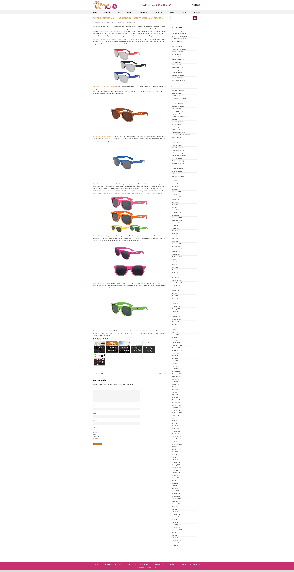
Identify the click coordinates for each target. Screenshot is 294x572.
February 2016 (176, 493)
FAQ (119, 12)
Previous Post (98, 373)
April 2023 (175, 270)
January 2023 (176, 278)
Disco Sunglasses (177, 109)
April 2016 (175, 488)
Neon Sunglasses (177, 57)
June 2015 (175, 506)
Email (94, 413)
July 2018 (174, 418)
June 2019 (175, 389)
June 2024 (175, 233)
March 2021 (175, 335)
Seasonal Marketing (178, 161)
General (174, 119)
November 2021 (176, 314)
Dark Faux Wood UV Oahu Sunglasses (104, 87)
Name (94, 405)
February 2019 (176, 400)
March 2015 (175, 512)
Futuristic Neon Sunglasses (180, 116)
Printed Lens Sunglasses (179, 49)
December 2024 (177, 218)
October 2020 (176, 348)
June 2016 (175, 483)
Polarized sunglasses (178, 150)
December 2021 (176, 311)
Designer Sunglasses (178, 75)
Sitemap (184, 12)
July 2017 (174, 449)
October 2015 (176, 504)
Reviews (172, 12)
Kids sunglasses (176, 124)
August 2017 (175, 447)
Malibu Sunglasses (177, 41)
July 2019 (174, 387)
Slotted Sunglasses (177, 168)
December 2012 (176, 540)
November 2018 (176, 408)
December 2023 (177, 249)
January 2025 (176, 215)
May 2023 (175, 267)
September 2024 (177, 225)
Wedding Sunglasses (178, 52)
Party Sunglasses (177, 46)
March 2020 (175, 366)
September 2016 (177, 475)
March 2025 (175, 210)
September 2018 (177, 413)
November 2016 (176, 470)
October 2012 (176, 543)
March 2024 (175, 241)
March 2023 (175, 272)
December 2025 (177, 192)
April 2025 (175, 207)
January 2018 (176, 434)
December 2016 (177, 467)
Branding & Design (177, 96)
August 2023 (175, 259)
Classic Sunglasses (177, 44)
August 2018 (175, 415)
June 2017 (175, 452)
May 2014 (175, 519)
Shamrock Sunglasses (178, 166)
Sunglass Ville (104, 22)
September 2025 (177, 197)
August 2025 (175, 199)
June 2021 (175, 327)
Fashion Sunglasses (178, 111)
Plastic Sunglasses (177, 148)
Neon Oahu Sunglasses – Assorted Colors (106, 184)
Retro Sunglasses (177, 70)
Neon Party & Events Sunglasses (181, 135)
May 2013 (174, 535)
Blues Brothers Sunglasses (101, 283)
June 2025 (175, 205)
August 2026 (175, 184)
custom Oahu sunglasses (112, 31)
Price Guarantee (143, 12)
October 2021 (176, 317)
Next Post (162, 373)
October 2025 (176, 194)
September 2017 (177, 444)
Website (95, 420)
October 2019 (176, 379)
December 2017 (177, 436)
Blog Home (107, 12)
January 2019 (176, 402)
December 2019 (176, 374)
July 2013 (174, 532)
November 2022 (177, 283)
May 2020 (175, 361)
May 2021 (174, 330)
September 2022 (177, 288)
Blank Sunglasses (177, 83)
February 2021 (176, 337)
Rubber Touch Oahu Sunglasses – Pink (105, 236)
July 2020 (175, 356)
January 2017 (176, 465)
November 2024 (177, 220)
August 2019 (175, 384)
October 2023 (176, 254)
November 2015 (176, 501)
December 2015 (177, 499)
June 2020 (175, 358)
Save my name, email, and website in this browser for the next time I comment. (96, 435)
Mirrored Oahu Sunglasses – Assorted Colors (107, 39)
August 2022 (175, 291)
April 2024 (175, 238)
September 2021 (177, 319)
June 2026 (175, 189)
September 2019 (177, 382)
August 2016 (175, 478)
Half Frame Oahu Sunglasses (102, 136)
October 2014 (176, 517)
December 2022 (177, 280)
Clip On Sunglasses (177, 78)
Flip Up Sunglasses (177, 114)
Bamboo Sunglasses (178, 90)
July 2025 (175, 202)
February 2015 (176, 514)
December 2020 (177, 343)
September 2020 (177, 350)
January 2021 (176, 340)
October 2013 (176, 527)
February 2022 (176, 306)
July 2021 (174, 324)
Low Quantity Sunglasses (179, 33)
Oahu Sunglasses (130, 22)
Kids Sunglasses (176, 54)
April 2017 (175, 457)
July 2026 (175, 186)
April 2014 (175, 522)
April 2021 (175, 332)
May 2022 (175, 298)
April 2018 (175, 426)
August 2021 (175, 322)
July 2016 (174, 480)
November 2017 (176, 439)
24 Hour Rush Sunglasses (179, 36)
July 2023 (175, 262)
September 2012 (177, 545)
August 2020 (175, 353)
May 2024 (175, 236)
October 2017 (176, 441)
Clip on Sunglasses (177, 103)
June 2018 (175, 421)
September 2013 (177, 530)
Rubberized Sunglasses (179, 39)
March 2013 (175, 538)
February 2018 (176, 431)
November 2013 (176, 525)
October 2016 (176, 473)
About (129, 12)
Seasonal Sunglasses (178, 163)
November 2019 (176, 376)
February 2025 (176, 212)
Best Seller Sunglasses (178, 31)
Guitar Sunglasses (177, 122)
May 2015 (174, 509)
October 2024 (176, 223)
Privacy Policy (158, 12)
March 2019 (175, 397)
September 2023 (177, 257)
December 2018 (177, 405)
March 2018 (175, 428)
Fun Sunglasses (176, 62)
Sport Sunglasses (177, 72)
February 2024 (176, 244)
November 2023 (177, 251)
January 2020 (176, 371)
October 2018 (176, 410)
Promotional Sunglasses (179, 155)
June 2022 (175, 296)
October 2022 (176, 285)
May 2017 (174, 454)
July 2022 (175, 293)
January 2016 (176, 496)
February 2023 (176, 275)
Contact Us (197, 12)
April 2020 (175, 363)
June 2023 (175, 264)
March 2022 (175, 304)
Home (95, 12)
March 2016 (175, 491)
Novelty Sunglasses (178, 67)
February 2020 (176, 369)
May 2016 (174, 486)
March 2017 (175, 460)
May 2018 (174, 423)
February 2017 (176, 462)
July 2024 (175, 231)
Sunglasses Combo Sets (179, 80)
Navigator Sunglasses (178, 59)
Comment (95, 388)
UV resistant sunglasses (179, 174)
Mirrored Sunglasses (178, 129)
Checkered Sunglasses (179, 98)
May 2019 (174, 392)
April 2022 (175, 301)
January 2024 (176, 246)
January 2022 (176, 309)
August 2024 (175, 228)
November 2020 (177, 345)
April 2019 (175, 395)
